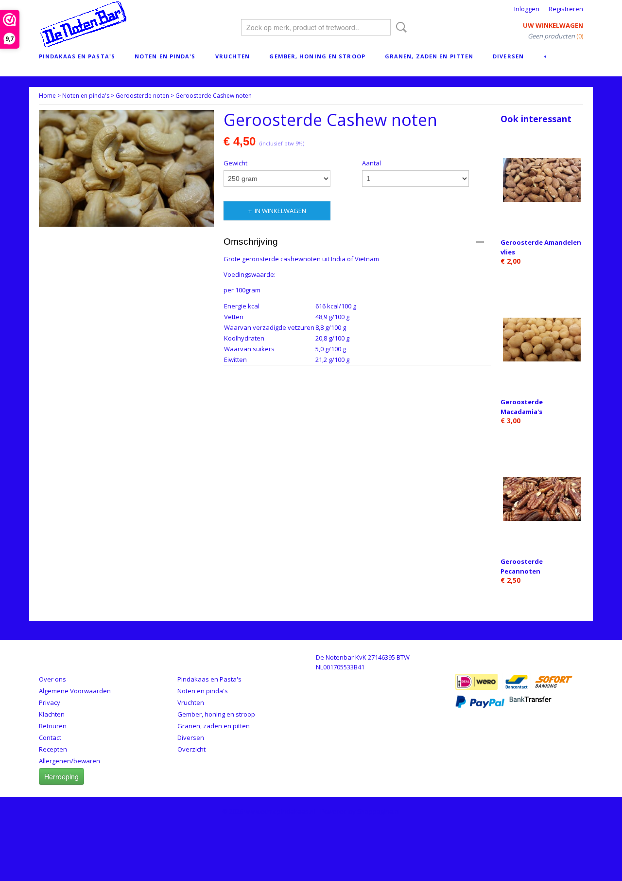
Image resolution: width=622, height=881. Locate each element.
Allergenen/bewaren (69, 760)
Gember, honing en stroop (317, 56)
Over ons (52, 679)
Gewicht (235, 163)
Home (47, 95)
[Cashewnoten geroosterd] (126, 168)
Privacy (49, 702)
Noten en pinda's (165, 56)
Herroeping (61, 776)
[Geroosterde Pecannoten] (542, 499)
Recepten (53, 749)
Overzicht (191, 749)
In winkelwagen (280, 210)
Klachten (52, 714)
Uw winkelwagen (553, 25)
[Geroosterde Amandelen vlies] (542, 180)
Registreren (566, 8)
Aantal (371, 163)
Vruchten (232, 56)
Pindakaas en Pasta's (77, 56)
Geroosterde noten (142, 95)
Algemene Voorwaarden (75, 690)
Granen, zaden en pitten (429, 56)
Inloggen (526, 8)
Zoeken (399, 27)
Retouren (53, 725)
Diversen (508, 56)
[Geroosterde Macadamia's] (542, 339)
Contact (50, 737)
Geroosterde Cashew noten (213, 95)
